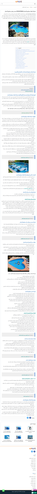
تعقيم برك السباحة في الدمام (27, 378)
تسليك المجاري (33, 459)
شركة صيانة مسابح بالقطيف (25, 238)
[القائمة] (34, 4)
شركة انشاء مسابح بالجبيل (25, 112)
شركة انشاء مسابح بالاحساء (25, 157)
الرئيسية (35, 7)
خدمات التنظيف (33, 463)
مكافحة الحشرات (33, 483)
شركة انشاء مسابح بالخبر (29, 91)
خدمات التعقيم (33, 461)
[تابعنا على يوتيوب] (32, 451)
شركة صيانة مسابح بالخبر (25, 218)
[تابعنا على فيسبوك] (34, 451)
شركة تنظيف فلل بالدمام (25, 374)
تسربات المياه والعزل (25, 7)
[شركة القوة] (18, 1)
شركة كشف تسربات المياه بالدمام (24, 335)
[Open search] (2, 4)
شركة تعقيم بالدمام (26, 396)
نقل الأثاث (34, 488)
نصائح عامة (34, 468)
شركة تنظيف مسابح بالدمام (28, 188)
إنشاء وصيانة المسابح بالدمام (30, 313)
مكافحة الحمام (33, 466)
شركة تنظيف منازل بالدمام (25, 356)
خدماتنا (31, 7)
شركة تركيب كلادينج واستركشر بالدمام (27, 89)
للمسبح (28, 41)
